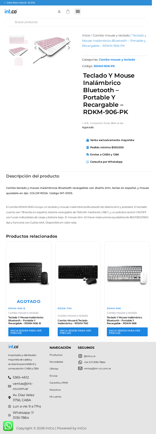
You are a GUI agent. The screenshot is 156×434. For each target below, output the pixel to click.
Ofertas (54, 368)
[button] (77, 11)
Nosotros (55, 389)
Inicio (86, 35)
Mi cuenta (55, 396)
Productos (56, 354)
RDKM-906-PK (104, 66)
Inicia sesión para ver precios (26, 332)
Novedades (56, 361)
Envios (53, 375)
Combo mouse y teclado (111, 35)
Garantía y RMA (59, 382)
